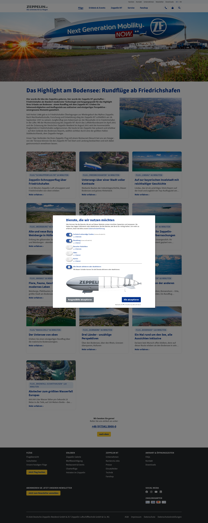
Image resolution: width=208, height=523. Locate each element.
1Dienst (77, 243)
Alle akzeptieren (131, 299)
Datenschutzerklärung (97, 228)
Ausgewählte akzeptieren (80, 299)
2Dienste (77, 237)
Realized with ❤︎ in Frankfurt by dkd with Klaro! (128, 304)
